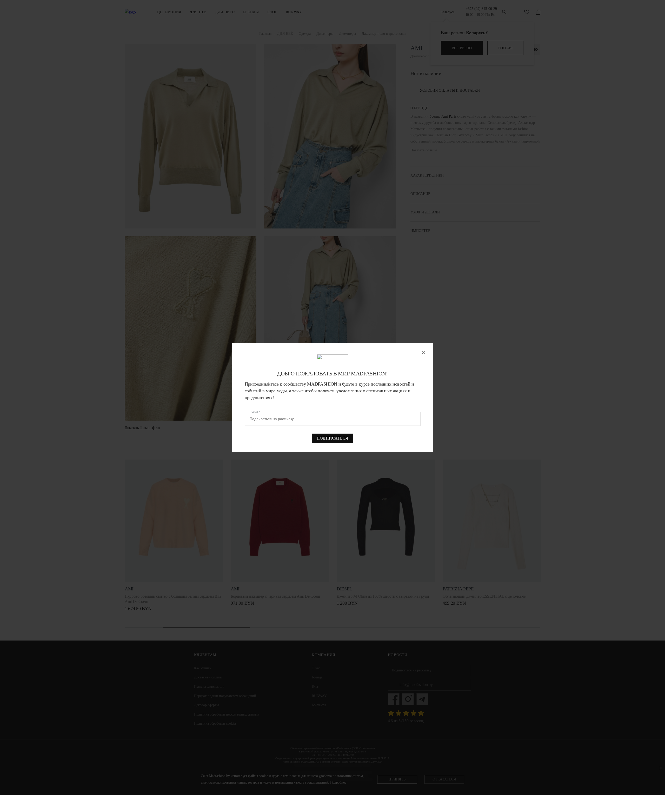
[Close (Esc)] (423, 352)
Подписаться (332, 438)
